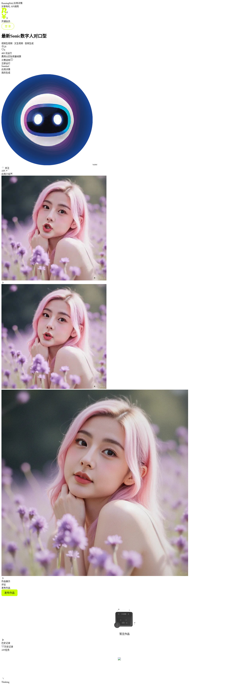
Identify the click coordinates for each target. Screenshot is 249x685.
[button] (124, 174)
